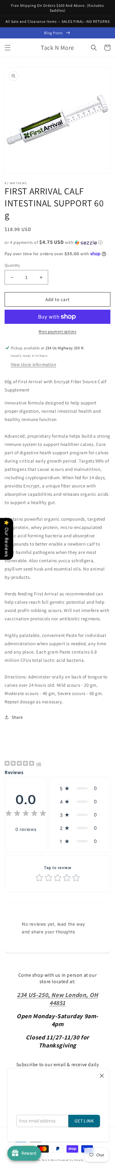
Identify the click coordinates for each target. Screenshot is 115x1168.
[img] (19, 764)
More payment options (57, 331)
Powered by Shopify (71, 1160)
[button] (7, 47)
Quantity (12, 265)
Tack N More (50, 1160)
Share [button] (17, 717)
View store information (33, 364)
